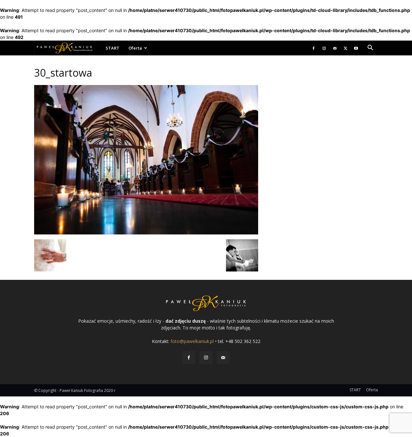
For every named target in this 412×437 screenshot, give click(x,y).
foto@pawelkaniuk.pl (192, 341)
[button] (370, 48)
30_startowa (63, 73)
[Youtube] (356, 48)
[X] (345, 48)
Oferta (135, 48)
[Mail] (335, 48)
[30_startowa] (146, 232)
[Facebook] (313, 48)
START (112, 48)
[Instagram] (324, 48)
